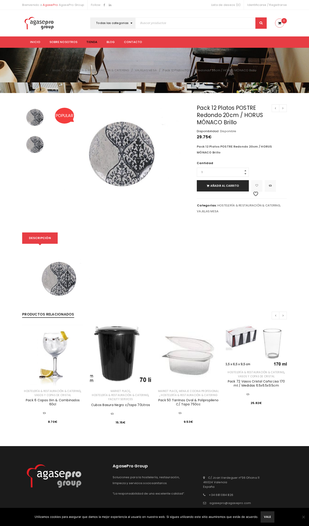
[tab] (40, 238)
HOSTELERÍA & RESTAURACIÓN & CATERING (98, 70)
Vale (267, 517)
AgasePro (50, 5)
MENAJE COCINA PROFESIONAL (199, 391)
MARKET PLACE (120, 391)
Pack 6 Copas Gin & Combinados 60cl (53, 402)
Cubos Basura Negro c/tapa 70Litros (120, 405)
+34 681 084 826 (221, 495)
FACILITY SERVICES (120, 399)
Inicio (35, 42)
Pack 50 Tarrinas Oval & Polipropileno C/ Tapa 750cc (188, 402)
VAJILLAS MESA (146, 70)
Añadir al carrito (224, 186)
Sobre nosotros (64, 42)
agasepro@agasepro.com (230, 503)
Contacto (133, 42)
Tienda (91, 42)
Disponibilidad (208, 131)
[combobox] (113, 23)
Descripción (40, 238)
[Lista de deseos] (256, 185)
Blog (111, 42)
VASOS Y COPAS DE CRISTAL (52, 395)
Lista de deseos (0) (226, 5)
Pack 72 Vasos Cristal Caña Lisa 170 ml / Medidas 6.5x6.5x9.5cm (256, 383)
